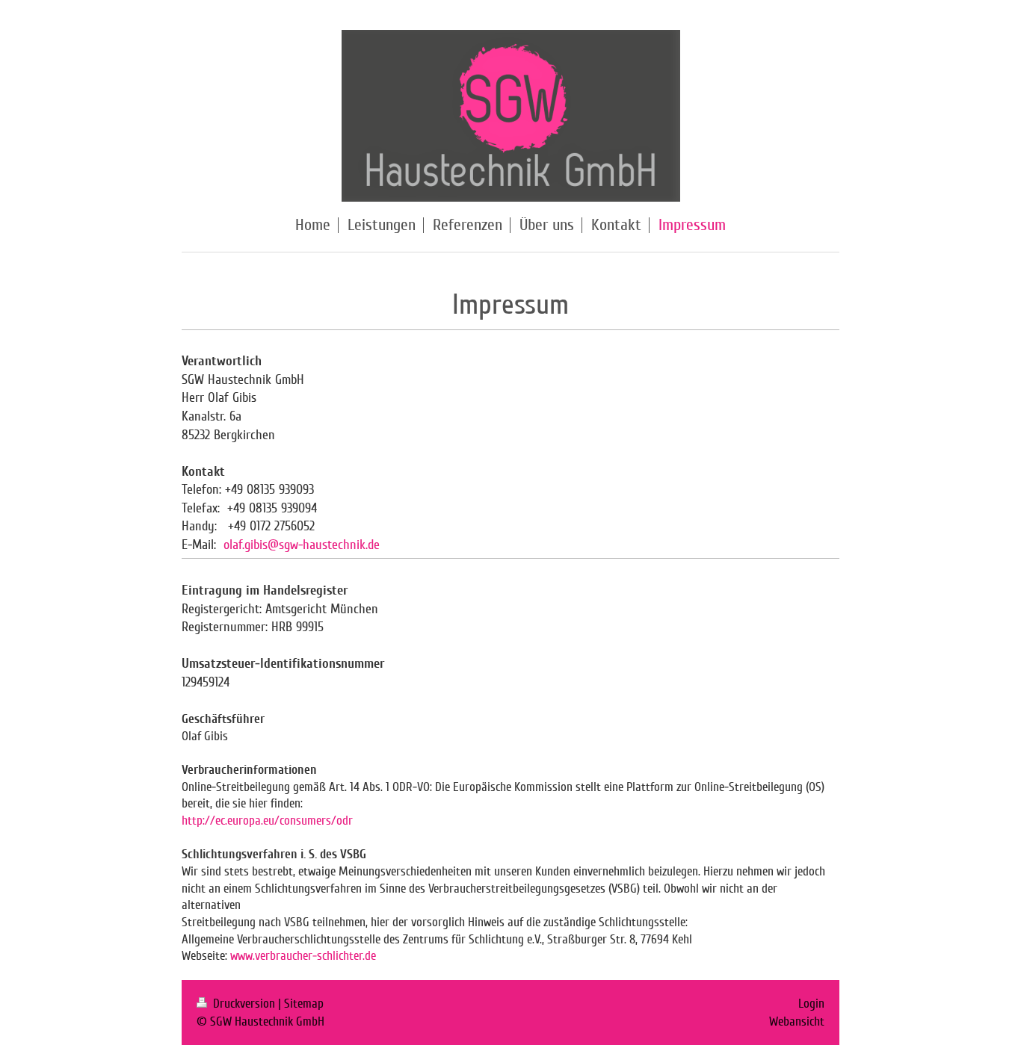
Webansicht (796, 1021)
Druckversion (244, 1003)
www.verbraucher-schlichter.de (304, 956)
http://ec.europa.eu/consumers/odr (267, 820)
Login (811, 1003)
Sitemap (304, 1003)
